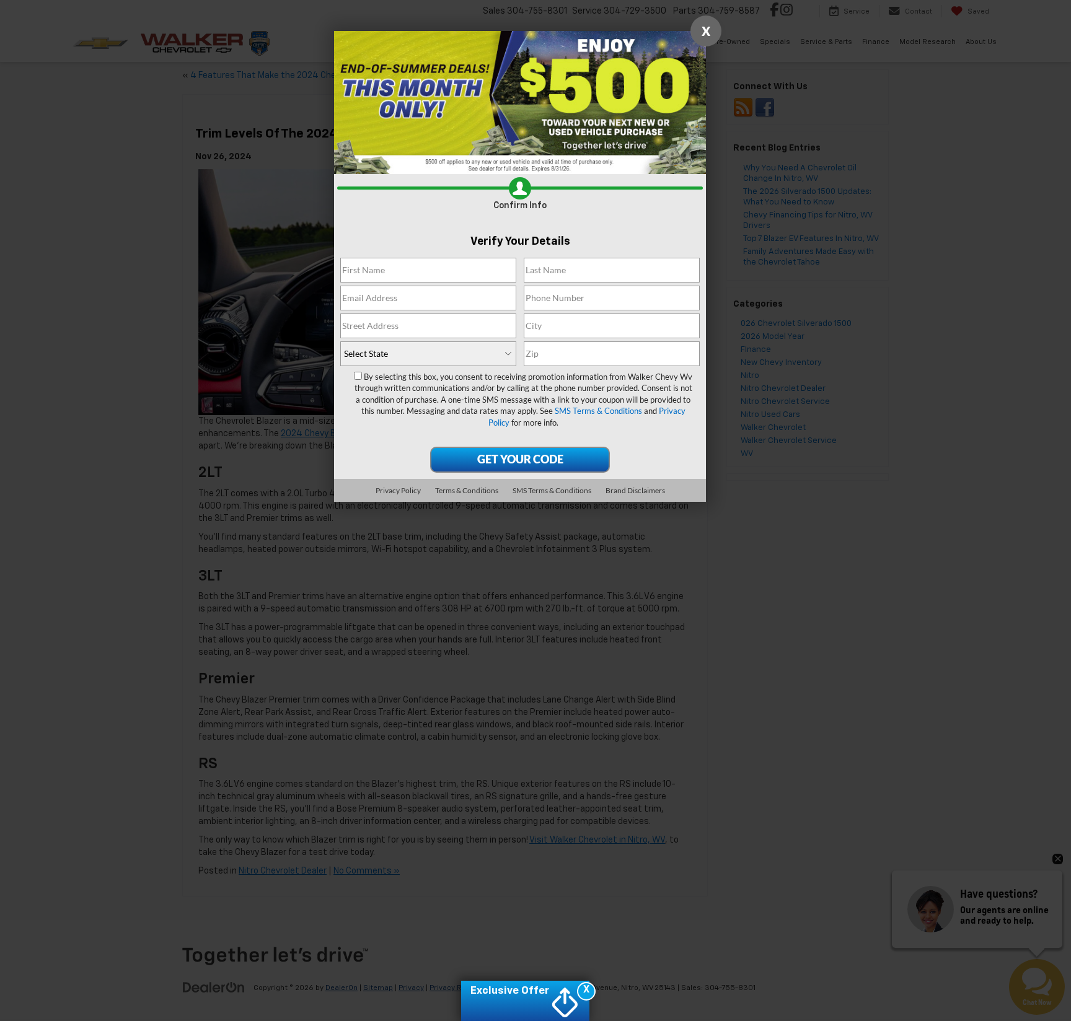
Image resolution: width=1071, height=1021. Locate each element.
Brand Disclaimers (635, 490)
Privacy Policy (398, 490)
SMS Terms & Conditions (598, 411)
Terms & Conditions (466, 490)
